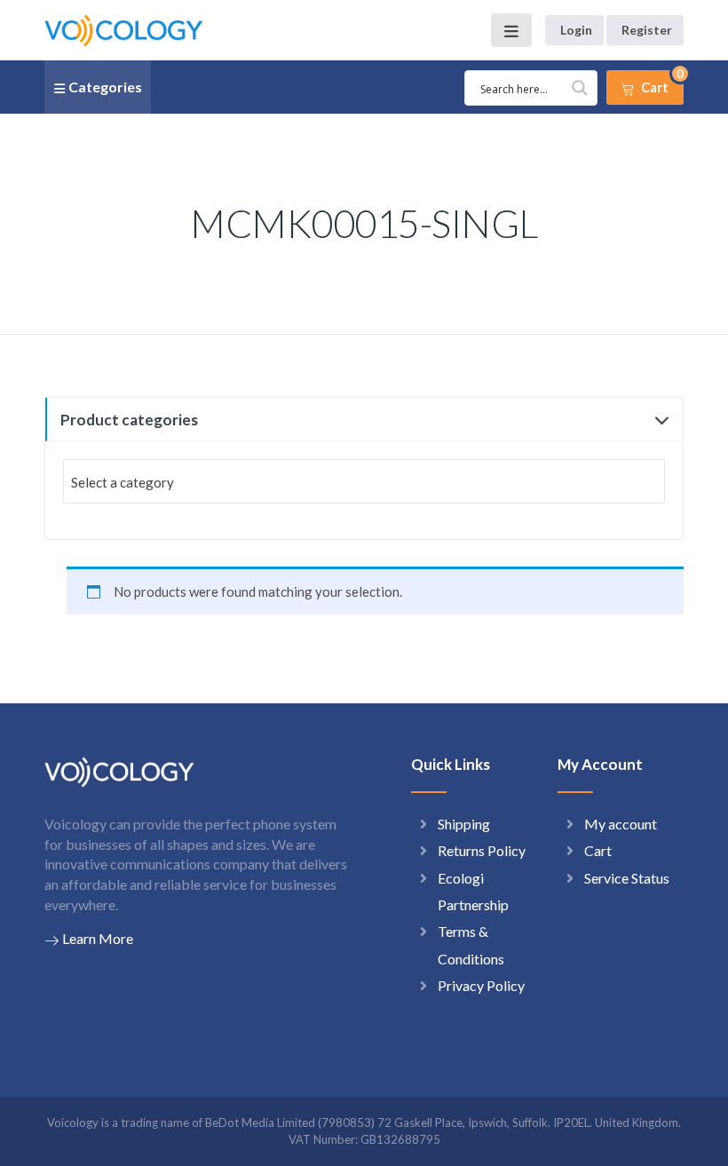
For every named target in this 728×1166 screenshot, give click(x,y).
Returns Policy (482, 850)
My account (620, 823)
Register (646, 29)
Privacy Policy (481, 985)
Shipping (464, 823)
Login (576, 29)
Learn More (97, 938)
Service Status (626, 877)
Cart (598, 850)
